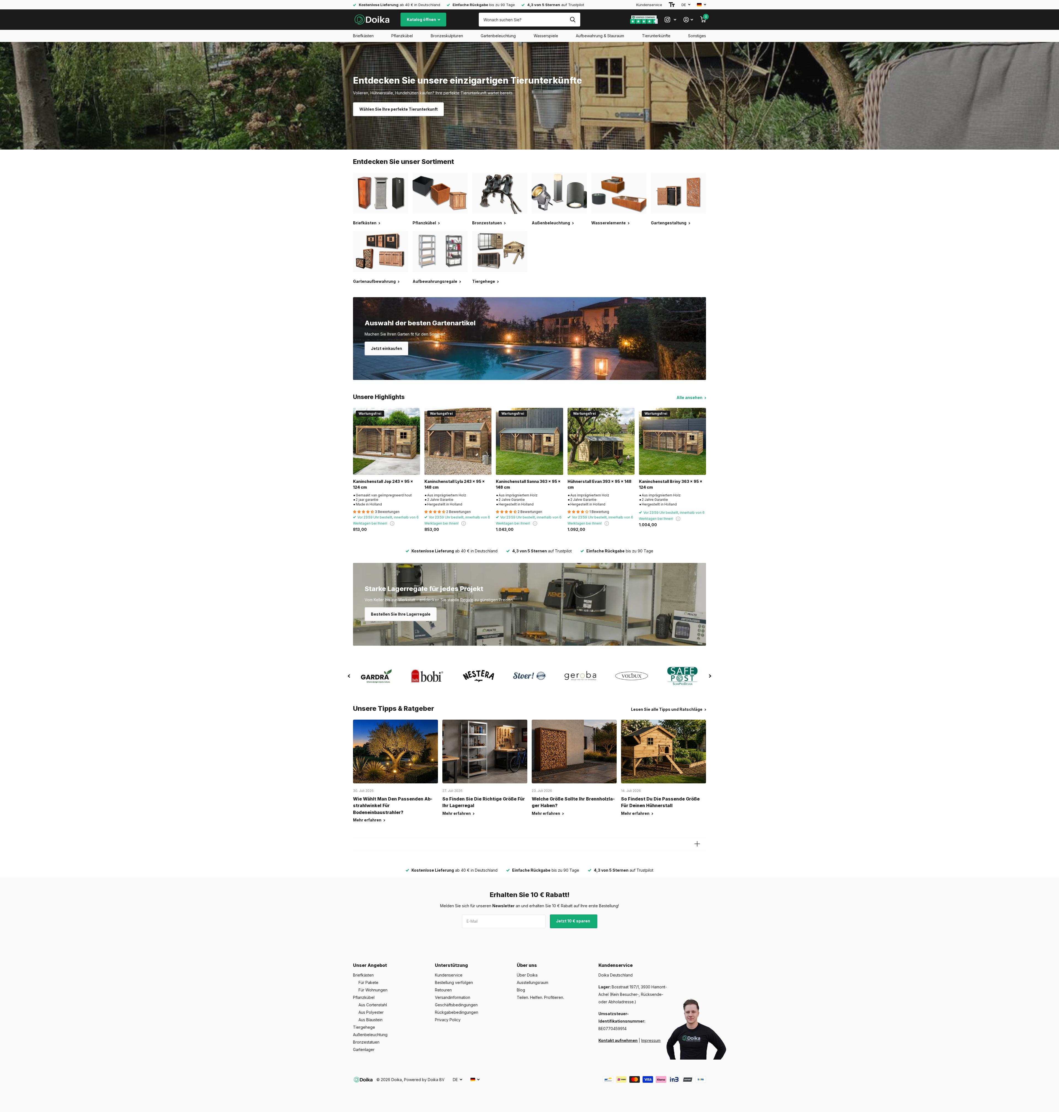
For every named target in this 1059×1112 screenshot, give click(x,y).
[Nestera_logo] (478, 676)
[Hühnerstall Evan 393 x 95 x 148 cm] (601, 441)
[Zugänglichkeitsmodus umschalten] (672, 4)
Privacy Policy (448, 1019)
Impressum (650, 1040)
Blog (521, 990)
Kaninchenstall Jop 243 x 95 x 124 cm (383, 484)
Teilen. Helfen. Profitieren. (540, 997)
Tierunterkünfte (656, 35)
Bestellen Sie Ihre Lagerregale (400, 614)
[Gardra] (376, 676)
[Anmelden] (688, 20)
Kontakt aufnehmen (618, 1040)
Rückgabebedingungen (456, 1012)
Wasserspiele (546, 35)
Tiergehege (364, 1027)
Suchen (572, 19)
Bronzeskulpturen (447, 35)
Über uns (527, 965)
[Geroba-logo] (580, 676)
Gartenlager (364, 1049)
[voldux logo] (631, 675)
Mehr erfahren (367, 820)
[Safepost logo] (682, 676)
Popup (392, 523)
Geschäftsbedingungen (456, 1004)
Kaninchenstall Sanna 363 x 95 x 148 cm (528, 484)
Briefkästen (363, 35)
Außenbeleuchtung (370, 1034)
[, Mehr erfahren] (670, 20)
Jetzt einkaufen (386, 348)
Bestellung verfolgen (454, 982)
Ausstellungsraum (532, 982)
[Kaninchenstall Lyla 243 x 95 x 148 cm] (457, 441)
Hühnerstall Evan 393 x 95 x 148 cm (600, 484)
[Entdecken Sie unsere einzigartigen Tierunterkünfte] (529, 96)
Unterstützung (451, 965)
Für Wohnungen (373, 990)
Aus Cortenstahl (373, 1004)
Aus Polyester (371, 1012)
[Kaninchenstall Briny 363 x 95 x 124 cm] (672, 441)
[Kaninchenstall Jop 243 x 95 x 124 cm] (386, 441)
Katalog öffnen (422, 19)
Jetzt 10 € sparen (573, 921)
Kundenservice (649, 4)
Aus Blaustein (371, 1019)
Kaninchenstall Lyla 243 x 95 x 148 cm (454, 484)
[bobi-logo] (427, 676)
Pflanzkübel (402, 35)
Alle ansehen (689, 397)
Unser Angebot (370, 965)
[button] (349, 676)
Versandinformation (452, 997)
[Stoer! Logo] (529, 676)
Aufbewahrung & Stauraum (600, 35)
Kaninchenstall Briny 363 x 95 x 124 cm (670, 484)
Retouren (443, 990)
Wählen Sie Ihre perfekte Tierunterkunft (398, 109)
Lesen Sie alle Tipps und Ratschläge (667, 709)
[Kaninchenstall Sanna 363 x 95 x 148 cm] (529, 441)
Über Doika (527, 975)
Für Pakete (368, 982)
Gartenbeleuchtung (498, 35)
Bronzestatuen (366, 1042)
